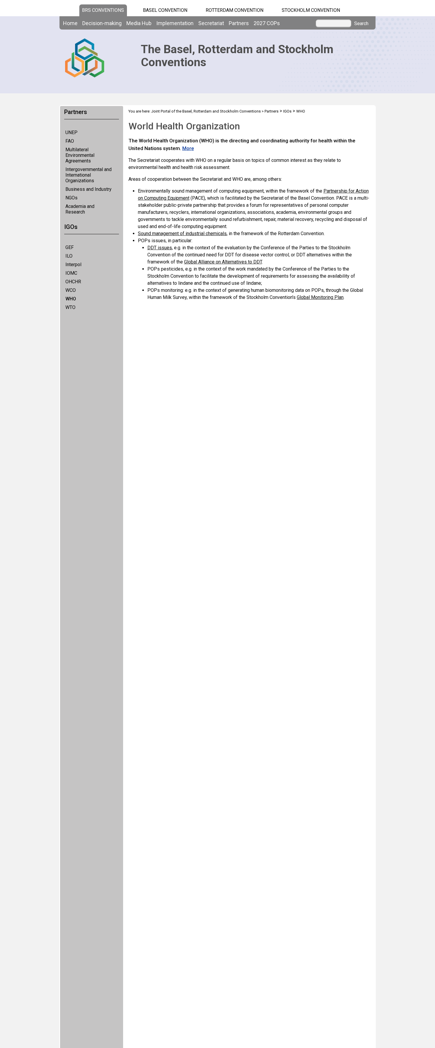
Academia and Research (79, 209)
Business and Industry (88, 189)
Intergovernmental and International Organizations (88, 175)
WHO (70, 299)
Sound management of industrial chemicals (182, 233)
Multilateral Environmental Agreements (79, 155)
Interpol (73, 264)
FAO (69, 141)
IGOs (287, 111)
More (188, 148)
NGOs (71, 198)
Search (361, 23)
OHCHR (73, 281)
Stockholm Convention (311, 10)
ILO (68, 256)
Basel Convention (165, 10)
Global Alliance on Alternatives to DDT (223, 262)
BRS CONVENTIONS (103, 10)
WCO (70, 290)
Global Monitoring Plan (320, 297)
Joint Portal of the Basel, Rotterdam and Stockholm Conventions (206, 111)
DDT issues (159, 247)
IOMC (71, 273)
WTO (70, 307)
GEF (69, 247)
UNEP (71, 132)
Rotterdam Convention (234, 10)
